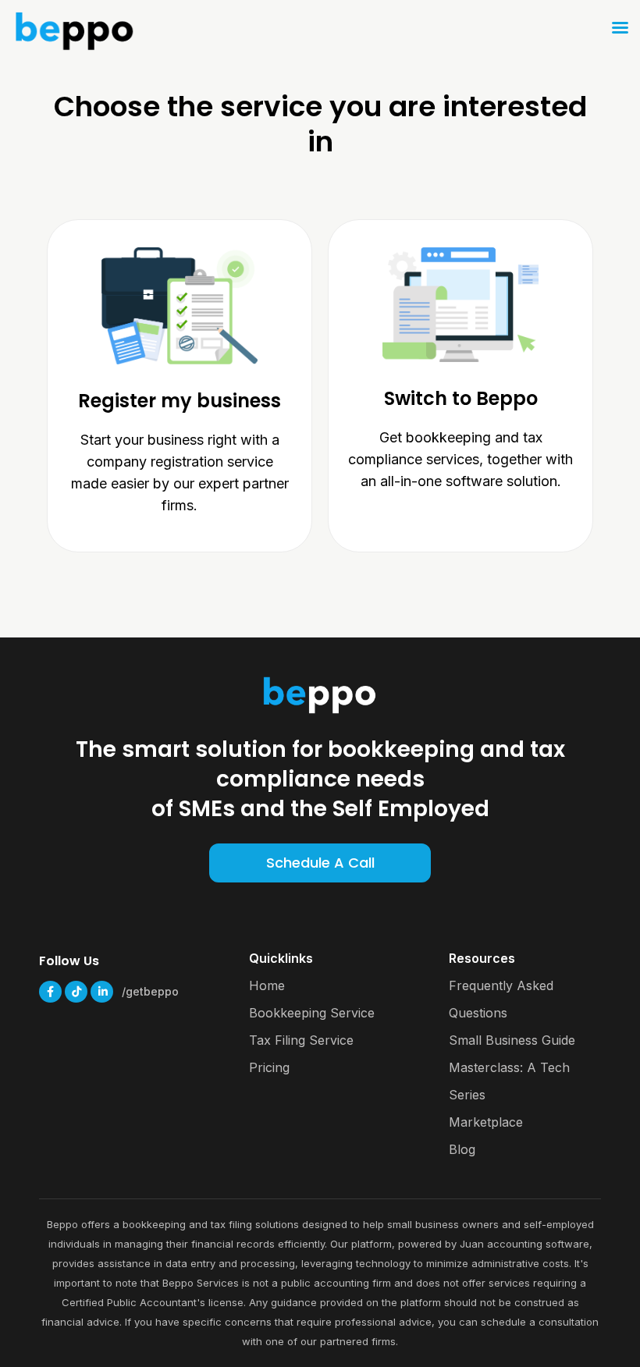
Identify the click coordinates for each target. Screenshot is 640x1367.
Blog (462, 1149)
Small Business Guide (512, 1040)
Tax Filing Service (301, 1040)
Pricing (269, 1067)
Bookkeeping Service (312, 1013)
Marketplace (486, 1122)
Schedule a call (320, 862)
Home (267, 985)
